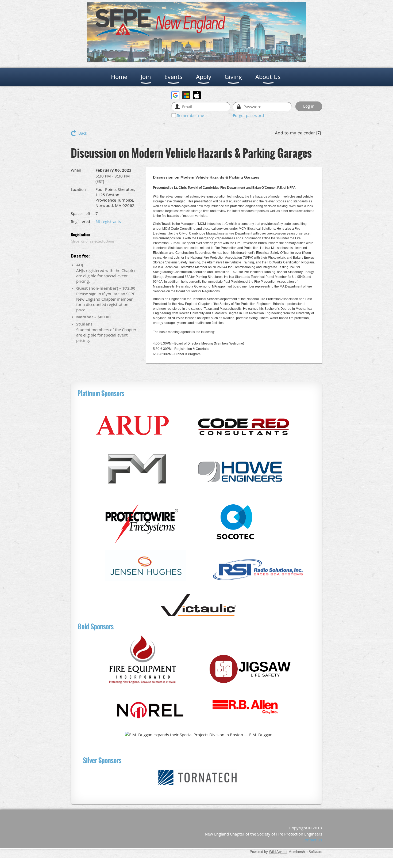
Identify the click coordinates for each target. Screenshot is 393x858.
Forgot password (248, 115)
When (76, 170)
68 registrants (108, 221)
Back (82, 133)
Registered (80, 221)
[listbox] (298, 133)
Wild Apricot (278, 852)
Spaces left (80, 213)
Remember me (190, 115)
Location (78, 189)
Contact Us (312, 839)
